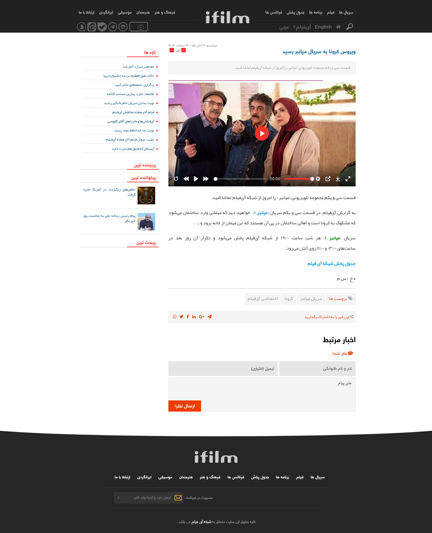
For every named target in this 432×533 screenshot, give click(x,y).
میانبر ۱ (260, 212)
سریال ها (346, 11)
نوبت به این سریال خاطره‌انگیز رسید (129, 102)
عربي (284, 26)
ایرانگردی (106, 11)
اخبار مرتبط (339, 339)
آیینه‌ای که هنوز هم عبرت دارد (133, 148)
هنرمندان (143, 11)
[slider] (240, 179)
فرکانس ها (273, 11)
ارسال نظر (185, 405)
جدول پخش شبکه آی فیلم (332, 263)
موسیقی (125, 11)
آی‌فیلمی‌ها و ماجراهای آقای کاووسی (130, 121)
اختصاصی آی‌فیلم (262, 298)
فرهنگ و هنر (165, 11)
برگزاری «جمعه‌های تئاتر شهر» (134, 84)
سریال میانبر (311, 298)
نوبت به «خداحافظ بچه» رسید (134, 130)
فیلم (330, 11)
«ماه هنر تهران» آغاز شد (138, 66)
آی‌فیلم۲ (302, 26)
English (323, 26)
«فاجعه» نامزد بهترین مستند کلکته (130, 93)
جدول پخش (295, 11)
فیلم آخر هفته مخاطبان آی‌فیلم (133, 112)
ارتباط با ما (86, 11)
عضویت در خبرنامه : (199, 497)
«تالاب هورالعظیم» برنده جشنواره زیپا (128, 75)
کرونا (288, 298)
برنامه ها (315, 11)
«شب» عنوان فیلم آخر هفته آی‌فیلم (130, 139)
